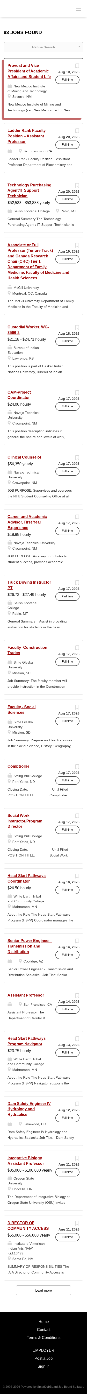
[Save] (77, 67)
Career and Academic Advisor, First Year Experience (27, 522)
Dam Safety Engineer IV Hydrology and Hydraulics (29, 1109)
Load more (43, 1290)
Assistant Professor (25, 995)
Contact (43, 1330)
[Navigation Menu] (78, 8)
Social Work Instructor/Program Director (24, 821)
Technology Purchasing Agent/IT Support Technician (29, 190)
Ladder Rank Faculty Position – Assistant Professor (26, 136)
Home (43, 1322)
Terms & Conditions (43, 1338)
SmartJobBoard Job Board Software (60, 1386)
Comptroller (18, 766)
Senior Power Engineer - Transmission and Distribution (29, 946)
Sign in (43, 1366)
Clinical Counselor (24, 457)
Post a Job (44, 1358)
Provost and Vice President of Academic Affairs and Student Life (29, 71)
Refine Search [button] (43, 47)
